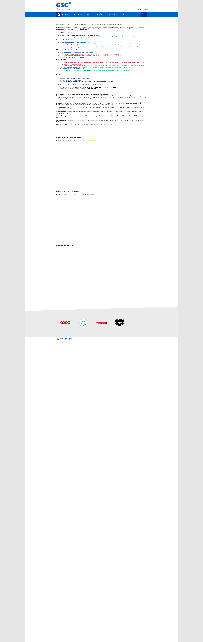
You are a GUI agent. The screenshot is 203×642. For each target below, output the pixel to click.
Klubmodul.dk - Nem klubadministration (89, 99)
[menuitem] (58, 14)
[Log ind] (145, 14)
